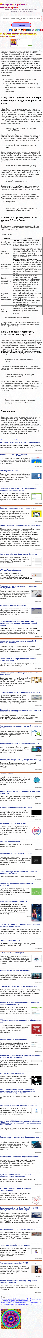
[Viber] (33, 30)
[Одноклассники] (13, 30)
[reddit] (24, 30)
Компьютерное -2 (21, 1299)
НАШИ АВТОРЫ (26, 11)
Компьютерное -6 (7, 1302)
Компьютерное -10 (25, 1304)
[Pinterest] (41, 30)
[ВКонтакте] (10, 30)
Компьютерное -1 (7, 1299)
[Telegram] (38, 30)
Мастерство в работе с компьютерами (13, 6)
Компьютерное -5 (24, 1301)
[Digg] (22, 30)
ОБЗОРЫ (33, 9)
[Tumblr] (30, 30)
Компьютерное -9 (10, 1304)
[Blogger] (19, 30)
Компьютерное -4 (10, 1301)
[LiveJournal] (27, 30)
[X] (16, 30)
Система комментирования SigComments (11, 439)
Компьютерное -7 (21, 1302)
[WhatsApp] (36, 30)
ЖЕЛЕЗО (8, 9)
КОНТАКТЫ (14, 11)
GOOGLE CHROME (20, 9)
